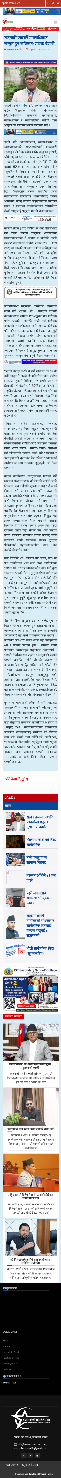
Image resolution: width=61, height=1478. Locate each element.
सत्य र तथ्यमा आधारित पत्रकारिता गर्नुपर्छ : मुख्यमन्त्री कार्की (40, 822)
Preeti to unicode (11, 1358)
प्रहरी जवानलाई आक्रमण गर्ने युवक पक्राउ (38, 898)
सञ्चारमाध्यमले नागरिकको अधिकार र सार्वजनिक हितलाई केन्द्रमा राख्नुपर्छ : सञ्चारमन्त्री (40, 926)
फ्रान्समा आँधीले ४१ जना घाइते (41, 878)
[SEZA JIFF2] (30, 364)
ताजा (8, 806)
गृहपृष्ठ (5, 1341)
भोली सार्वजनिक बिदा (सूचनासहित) (40, 951)
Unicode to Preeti (11, 1352)
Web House (47, 1474)
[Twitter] (30, 1455)
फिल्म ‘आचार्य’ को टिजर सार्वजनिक (41, 842)
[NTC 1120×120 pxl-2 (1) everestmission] (30, 134)
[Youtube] (37, 1455)
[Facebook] (24, 1455)
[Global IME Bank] (30, 220)
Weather (7, 1369)
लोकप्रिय (10, 798)
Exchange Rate (10, 1364)
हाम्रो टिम (6, 1346)
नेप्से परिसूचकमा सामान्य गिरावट (37, 860)
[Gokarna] (30, 295)
